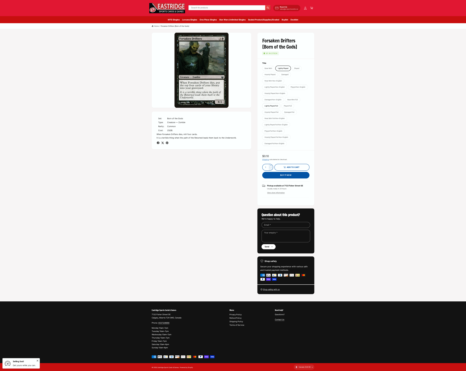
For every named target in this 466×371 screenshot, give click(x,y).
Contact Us (279, 319)
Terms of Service (236, 325)
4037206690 (163, 323)
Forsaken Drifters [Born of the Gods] (175, 26)
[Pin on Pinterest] (167, 142)
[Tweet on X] (162, 142)
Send (267, 247)
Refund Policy (235, 318)
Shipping (265, 159)
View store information (276, 193)
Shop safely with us (271, 289)
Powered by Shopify (186, 367)
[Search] (268, 7)
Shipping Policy (236, 321)
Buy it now (285, 175)
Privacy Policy (235, 314)
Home (156, 26)
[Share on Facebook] (158, 142)
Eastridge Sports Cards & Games (168, 367)
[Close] (37, 360)
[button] (311, 8)
